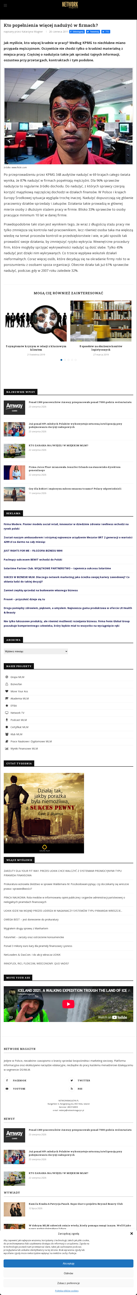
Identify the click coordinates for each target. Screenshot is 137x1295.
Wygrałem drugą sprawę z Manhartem (26, 928)
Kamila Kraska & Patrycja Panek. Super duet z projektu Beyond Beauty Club (76, 1203)
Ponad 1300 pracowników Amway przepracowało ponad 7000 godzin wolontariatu (80, 402)
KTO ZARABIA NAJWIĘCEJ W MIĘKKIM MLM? (58, 445)
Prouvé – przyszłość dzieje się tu (24, 599)
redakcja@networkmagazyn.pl (71, 1110)
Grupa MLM (17, 677)
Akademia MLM (19, 698)
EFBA (13, 705)
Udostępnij (77, 31)
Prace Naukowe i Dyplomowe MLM (31, 741)
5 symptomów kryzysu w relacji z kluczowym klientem (36, 348)
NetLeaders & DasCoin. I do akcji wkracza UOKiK (32, 954)
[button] (131, 1233)
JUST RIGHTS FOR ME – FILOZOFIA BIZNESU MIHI (33, 550)
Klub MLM (16, 734)
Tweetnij (94, 31)
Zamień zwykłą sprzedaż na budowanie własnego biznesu (41, 590)
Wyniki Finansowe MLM (24, 748)
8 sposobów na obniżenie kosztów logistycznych (101, 348)
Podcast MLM (18, 720)
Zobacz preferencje (68, 1283)
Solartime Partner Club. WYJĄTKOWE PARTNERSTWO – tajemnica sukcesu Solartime (57, 568)
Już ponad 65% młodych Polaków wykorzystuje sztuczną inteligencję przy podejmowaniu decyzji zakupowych (75, 425)
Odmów (68, 1273)
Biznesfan (16, 684)
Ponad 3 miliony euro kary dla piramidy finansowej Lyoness (38, 946)
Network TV (17, 712)
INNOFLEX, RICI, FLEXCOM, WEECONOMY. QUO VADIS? (36, 963)
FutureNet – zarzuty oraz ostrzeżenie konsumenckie (34, 937)
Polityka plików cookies (66, 1290)
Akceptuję (68, 1263)
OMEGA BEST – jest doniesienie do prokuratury (31, 919)
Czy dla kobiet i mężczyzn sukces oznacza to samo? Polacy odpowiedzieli (75, 488)
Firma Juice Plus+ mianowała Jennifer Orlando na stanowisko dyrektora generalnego (74, 468)
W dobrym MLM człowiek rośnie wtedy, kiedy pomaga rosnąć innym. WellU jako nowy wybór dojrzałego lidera (80, 1227)
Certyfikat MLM (19, 727)
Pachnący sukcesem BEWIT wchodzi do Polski (33, 559)
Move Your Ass (19, 691)
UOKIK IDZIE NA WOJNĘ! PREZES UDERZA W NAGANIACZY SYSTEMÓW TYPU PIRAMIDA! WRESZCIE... (63, 910)
